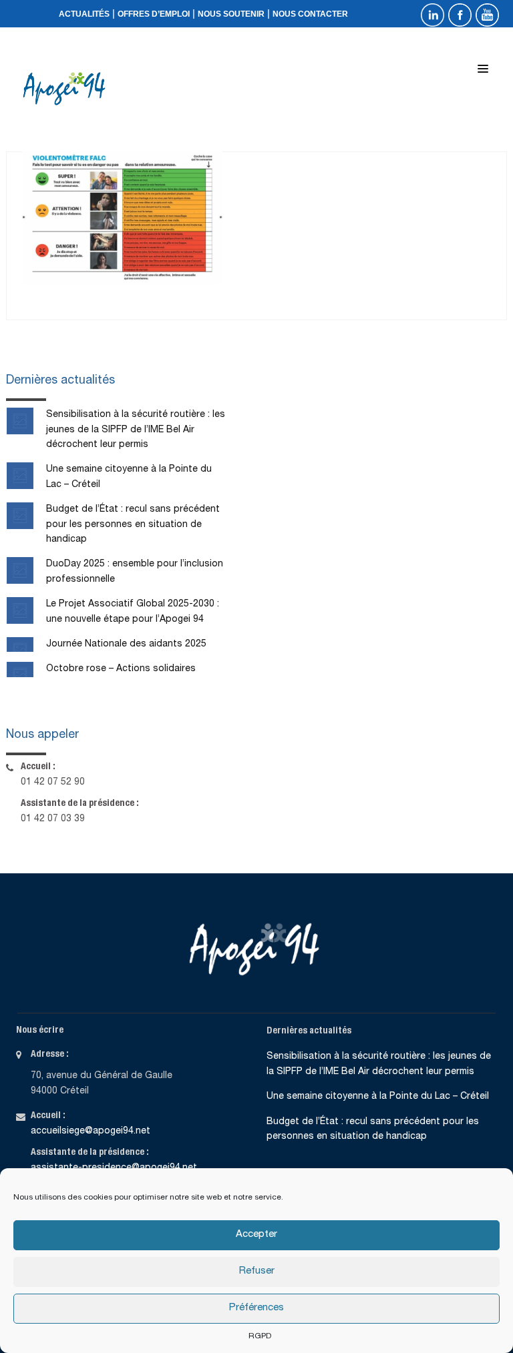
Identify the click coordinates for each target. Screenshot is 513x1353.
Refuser (257, 1271)
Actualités (84, 14)
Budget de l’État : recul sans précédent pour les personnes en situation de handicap (133, 524)
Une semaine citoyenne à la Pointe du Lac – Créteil (378, 1096)
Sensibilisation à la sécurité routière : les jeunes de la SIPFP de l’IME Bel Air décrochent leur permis (135, 430)
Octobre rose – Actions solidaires (121, 669)
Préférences (256, 1308)
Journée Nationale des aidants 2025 (126, 644)
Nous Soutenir (231, 14)
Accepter (256, 1235)
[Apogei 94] (67, 89)
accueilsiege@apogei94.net (90, 1131)
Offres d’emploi (154, 14)
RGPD (259, 1336)
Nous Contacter (310, 14)
